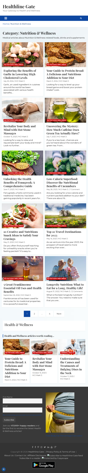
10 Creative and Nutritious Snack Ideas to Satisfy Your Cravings (21, 235)
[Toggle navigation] (6, 18)
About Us (9, 455)
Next (59, 314)
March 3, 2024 (52, 81)
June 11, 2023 (9, 189)
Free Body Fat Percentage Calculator (64, 436)
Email (5, 406)
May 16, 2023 (52, 239)
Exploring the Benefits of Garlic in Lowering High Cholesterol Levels (20, 74)
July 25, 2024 (9, 81)
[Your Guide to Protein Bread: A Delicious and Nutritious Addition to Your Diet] (65, 54)
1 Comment (75, 189)
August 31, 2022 (53, 291)
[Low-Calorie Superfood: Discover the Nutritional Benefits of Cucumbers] (65, 162)
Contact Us (20, 455)
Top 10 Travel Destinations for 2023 (64, 233)
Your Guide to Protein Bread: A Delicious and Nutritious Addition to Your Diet (65, 74)
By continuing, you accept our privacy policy (22, 415)
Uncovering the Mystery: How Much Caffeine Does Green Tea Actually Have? (63, 129)
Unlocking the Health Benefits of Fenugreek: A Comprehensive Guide (19, 182)
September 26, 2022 (12, 295)
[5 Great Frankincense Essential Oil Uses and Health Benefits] (22, 268)
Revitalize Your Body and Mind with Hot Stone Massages (20, 129)
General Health (67, 353)
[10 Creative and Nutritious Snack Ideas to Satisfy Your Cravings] (22, 215)
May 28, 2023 (52, 189)
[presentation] (80, 333)
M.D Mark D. (20, 81)
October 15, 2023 (10, 137)
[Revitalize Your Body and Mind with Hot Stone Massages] (22, 110)
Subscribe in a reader (29, 458)
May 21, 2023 (9, 242)
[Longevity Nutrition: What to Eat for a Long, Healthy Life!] (65, 268)
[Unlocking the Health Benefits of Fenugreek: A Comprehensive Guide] (22, 162)
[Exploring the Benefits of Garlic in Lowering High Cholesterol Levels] (22, 54)
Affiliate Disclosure (37, 455)
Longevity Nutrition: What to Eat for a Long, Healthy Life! (65, 286)
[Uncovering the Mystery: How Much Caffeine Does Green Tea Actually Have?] (65, 110)
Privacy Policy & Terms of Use (60, 452)
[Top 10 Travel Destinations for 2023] (65, 215)
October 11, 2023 (66, 376)
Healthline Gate (19, 6)
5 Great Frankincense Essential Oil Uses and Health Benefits (22, 288)
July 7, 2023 (51, 137)
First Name (7, 397)
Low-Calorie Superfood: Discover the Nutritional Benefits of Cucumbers (62, 182)
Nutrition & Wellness (13, 65)
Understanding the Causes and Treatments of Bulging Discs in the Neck (71, 366)
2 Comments (77, 291)
